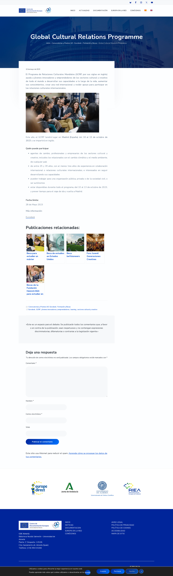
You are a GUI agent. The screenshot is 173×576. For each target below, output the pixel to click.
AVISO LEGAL (117, 522)
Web (28, 427)
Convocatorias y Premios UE (62, 43)
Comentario (31, 363)
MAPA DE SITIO (118, 533)
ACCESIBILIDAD (118, 531)
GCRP (38, 309)
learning (73, 309)
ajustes (87, 572)
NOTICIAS (69, 525)
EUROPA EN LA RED (73, 531)
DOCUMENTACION (73, 528)
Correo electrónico (34, 414)
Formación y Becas (90, 43)
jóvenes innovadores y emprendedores (56, 309)
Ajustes (132, 571)
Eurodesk (77, 43)
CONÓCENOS (70, 533)
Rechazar (117, 571)
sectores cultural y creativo (87, 309)
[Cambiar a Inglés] (151, 10)
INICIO (67, 522)
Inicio (48, 43)
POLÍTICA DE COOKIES (121, 528)
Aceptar (103, 571)
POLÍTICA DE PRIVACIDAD (122, 525)
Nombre (30, 401)
